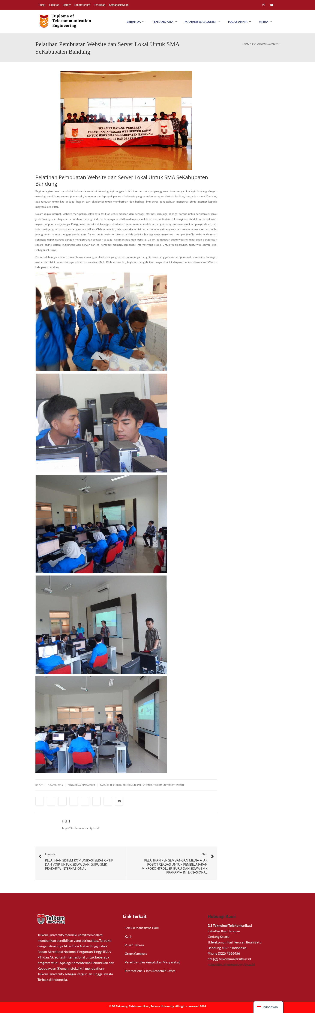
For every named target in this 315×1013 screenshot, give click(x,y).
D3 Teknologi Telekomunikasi (123, 784)
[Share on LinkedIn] (62, 801)
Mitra (263, 21)
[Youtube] (272, 5)
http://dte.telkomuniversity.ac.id (231, 964)
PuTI (41, 784)
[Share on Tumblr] (73, 801)
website (180, 784)
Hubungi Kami (222, 916)
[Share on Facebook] (39, 801)
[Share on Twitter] (51, 801)
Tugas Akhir (238, 21)
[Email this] (119, 801)
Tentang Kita (162, 21)
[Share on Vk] (108, 801)
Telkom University (164, 784)
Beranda (133, 21)
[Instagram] (263, 5)
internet (147, 784)
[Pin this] (96, 801)
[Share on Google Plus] (85, 801)
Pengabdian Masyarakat (81, 784)
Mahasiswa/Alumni (200, 21)
